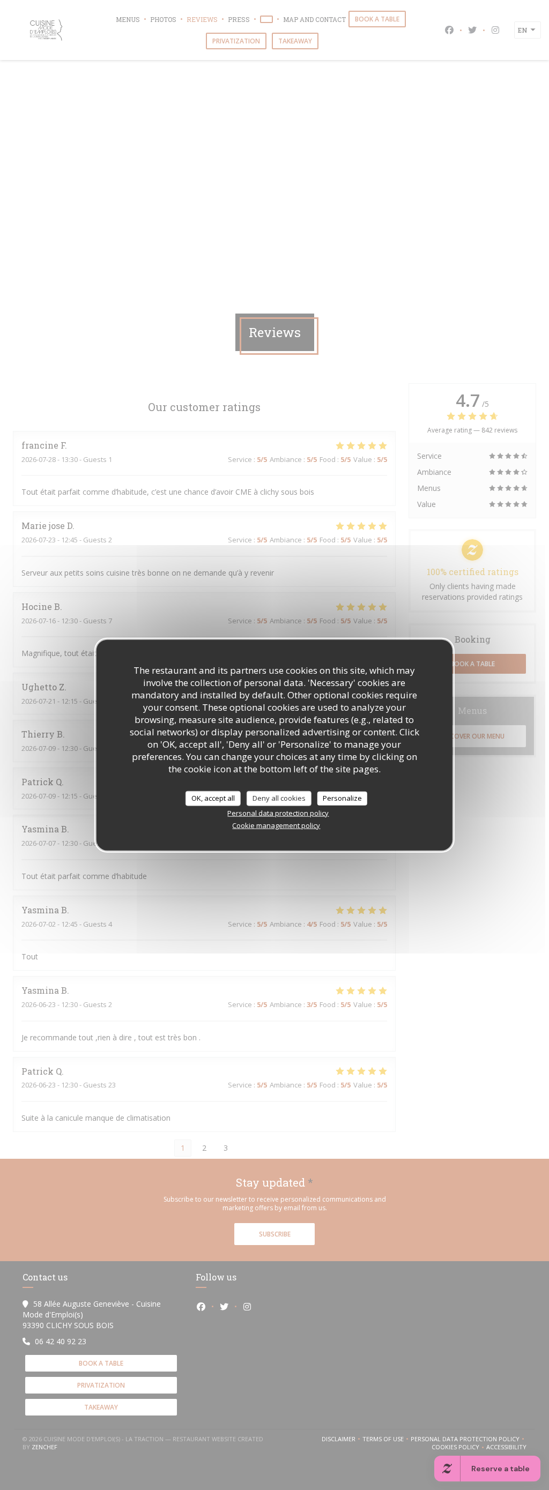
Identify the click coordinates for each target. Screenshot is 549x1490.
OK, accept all (213, 798)
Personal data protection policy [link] (278, 812)
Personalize (342, 798)
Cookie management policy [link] (276, 825)
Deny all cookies (279, 798)
